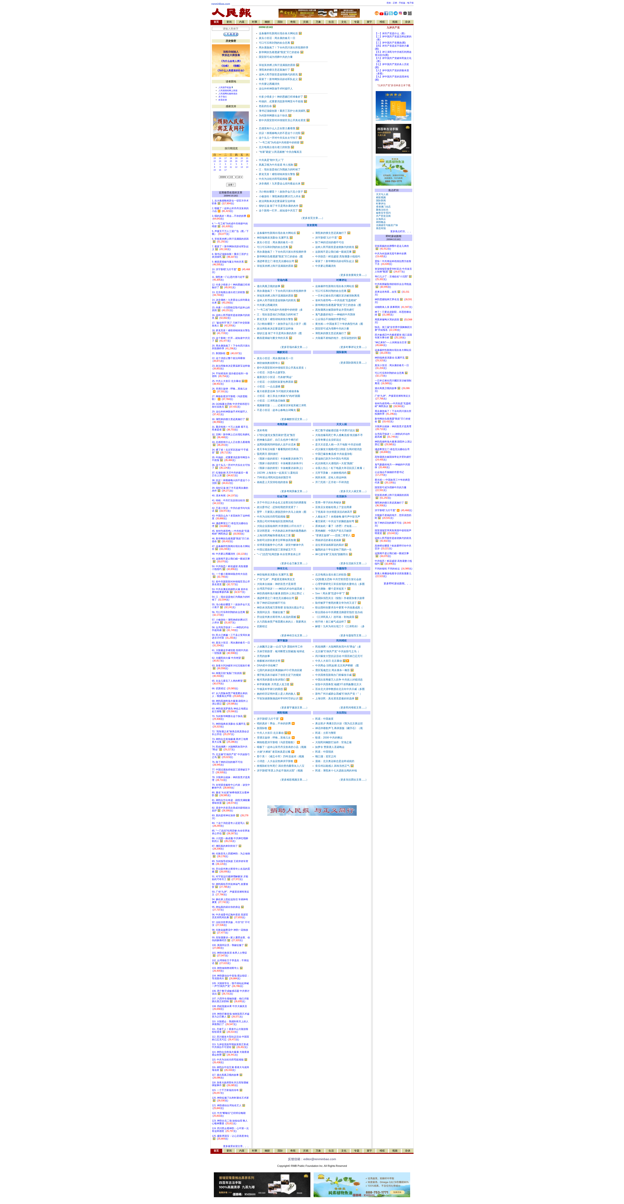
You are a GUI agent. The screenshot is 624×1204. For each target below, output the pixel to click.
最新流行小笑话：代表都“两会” (274, 377)
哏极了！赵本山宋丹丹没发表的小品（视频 (281, 747)
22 (215, 161)
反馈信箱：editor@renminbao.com (312, 1159)
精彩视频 (282, 712)
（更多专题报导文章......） (353, 635)
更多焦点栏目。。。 (400, 231)
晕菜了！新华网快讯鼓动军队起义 (280, 79)
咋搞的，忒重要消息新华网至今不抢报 (283, 101)
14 (247, 167)
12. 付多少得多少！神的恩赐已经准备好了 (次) (231, 286)
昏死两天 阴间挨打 (267, 454)
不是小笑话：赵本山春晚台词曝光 (278, 410)
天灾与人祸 (381, 194)
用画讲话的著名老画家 (330, 540)
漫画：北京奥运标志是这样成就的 (334, 761)
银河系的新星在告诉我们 (273, 679)
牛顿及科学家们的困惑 (272, 689)
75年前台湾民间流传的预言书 (274, 477)
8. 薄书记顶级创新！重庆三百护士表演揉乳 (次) (230, 255)
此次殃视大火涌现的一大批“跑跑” (334, 463)
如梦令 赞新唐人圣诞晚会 (329, 747)
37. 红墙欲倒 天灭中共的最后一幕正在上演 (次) (230, 474)
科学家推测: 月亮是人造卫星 (275, 684)
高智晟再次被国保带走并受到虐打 (334, 309)
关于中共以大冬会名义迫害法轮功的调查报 (281, 502)
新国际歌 (264, 728)
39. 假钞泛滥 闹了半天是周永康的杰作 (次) (230, 489)
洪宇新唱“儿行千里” (328, 237)
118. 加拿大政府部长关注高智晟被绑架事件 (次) (230, 1084)
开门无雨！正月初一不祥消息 (332, 482)
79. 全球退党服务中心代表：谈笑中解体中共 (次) (231, 786)
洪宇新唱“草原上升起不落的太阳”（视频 (280, 770)
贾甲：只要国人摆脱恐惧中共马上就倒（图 (281, 512)
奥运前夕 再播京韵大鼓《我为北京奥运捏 (339, 723)
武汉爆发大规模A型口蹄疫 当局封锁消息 (338, 449)
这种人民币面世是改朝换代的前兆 (280, 74)
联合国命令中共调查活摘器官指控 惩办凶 (339, 612)
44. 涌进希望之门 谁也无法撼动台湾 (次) (230, 524)
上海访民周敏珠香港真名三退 (276, 535)
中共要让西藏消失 (269, 83)
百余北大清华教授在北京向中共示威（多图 (340, 689)
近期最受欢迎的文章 (230, 192)
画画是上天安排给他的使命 (274, 482)
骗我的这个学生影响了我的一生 (333, 549)
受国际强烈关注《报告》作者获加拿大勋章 (340, 598)
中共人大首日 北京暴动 (332, 660)
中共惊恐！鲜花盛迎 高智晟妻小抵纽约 (337, 256)
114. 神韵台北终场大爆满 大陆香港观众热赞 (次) (230, 1053)
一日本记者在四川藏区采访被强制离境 (337, 295)
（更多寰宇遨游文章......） (294, 707)
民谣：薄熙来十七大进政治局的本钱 (336, 770)
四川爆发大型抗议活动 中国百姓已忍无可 (339, 656)
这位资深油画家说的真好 (331, 544)
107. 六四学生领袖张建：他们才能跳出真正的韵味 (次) (230, 1000)
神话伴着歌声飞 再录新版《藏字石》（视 (339, 728)
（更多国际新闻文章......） (353, 362)
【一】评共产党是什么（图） (391, 33)
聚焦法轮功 (381, 209)
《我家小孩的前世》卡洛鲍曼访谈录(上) (280, 468)
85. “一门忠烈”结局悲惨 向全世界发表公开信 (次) (231, 832)
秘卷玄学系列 (383, 213)
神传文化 (282, 568)
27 (242, 161)
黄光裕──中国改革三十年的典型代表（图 (339, 323)
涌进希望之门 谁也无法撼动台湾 (277, 261)
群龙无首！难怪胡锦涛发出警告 (279, 174)
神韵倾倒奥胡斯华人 (270, 363)
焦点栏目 (393, 190)
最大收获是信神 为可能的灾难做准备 (278, 391)
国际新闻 (341, 352)
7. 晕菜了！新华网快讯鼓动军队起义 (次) (230, 248)
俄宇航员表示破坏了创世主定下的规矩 (279, 675)
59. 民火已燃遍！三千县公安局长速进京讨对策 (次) (231, 636)
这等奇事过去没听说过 (328, 439)
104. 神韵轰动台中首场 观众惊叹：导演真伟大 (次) (230, 977)
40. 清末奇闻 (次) (225, 495)
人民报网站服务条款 (227, 93)
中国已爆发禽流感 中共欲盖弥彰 (333, 454)
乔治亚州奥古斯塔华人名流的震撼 (278, 617)
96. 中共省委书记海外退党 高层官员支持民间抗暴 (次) (230, 916)
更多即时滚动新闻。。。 (398, 583)
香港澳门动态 (383, 206)
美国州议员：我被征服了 (273, 612)
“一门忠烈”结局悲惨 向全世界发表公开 (279, 554)
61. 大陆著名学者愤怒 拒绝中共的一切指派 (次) (230, 651)
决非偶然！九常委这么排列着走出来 (282, 183)
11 (231, 167)
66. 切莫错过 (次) (225, 688)
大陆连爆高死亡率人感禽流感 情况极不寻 (339, 435)
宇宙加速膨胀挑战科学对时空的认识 (280, 698)
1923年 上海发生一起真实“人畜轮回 (277, 472)
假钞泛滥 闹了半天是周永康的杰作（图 (279, 333)
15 (215, 158)
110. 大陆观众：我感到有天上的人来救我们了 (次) (230, 1023)
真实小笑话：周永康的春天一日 (277, 38)
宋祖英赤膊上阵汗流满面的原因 (279, 65)
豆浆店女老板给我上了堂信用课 (333, 507)
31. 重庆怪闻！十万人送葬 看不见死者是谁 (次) (230, 428)
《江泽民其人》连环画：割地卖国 (336, 617)
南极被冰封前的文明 (270, 660)
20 (242, 158)
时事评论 (341, 280)
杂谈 (407, 21)
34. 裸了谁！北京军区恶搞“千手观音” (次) (230, 451)
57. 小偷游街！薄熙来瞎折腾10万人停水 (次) (230, 621)
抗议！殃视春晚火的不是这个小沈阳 (282, 133)
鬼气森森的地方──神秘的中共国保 (335, 314)
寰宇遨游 (282, 640)
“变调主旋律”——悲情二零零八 (335, 535)
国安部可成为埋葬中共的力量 (276, 57)
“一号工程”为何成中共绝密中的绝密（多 (280, 309)
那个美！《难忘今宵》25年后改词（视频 (280, 756)
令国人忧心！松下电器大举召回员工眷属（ (340, 468)
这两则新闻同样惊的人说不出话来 (278, 444)
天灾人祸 (341, 424)
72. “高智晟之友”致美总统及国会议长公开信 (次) (230, 733)
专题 (356, 21)
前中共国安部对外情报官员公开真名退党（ (281, 367)
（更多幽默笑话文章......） (294, 419)
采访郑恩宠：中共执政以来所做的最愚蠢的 (281, 530)
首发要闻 (312, 225)
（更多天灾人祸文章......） (353, 491)
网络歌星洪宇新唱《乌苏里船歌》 (278, 742)
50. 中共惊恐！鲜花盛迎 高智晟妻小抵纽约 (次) (230, 567)
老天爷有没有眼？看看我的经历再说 (278, 449)
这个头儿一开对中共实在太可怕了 (280, 137)
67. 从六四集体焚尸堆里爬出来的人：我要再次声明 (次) (229, 694)
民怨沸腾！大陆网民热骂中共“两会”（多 (338, 646)
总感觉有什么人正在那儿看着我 (279, 128)
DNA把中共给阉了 (267, 665)
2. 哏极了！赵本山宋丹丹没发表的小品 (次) (230, 209)
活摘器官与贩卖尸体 (386, 225)
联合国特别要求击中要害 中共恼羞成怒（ (339, 607)
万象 (318, 21)
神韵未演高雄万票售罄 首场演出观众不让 (280, 607)
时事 (254, 21)
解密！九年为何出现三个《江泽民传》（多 (340, 626)
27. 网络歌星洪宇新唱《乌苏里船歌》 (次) (229, 397)
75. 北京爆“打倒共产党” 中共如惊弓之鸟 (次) (231, 755)
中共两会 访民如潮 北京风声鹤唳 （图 (337, 665)
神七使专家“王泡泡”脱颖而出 (333, 554)
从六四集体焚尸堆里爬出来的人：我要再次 (281, 621)
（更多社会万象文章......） (294, 563)
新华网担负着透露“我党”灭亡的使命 (281, 52)
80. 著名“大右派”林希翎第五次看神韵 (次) (230, 794)
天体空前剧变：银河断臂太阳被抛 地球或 (280, 651)
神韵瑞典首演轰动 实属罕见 (275, 237)
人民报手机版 (224, 87)
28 (247, 161)
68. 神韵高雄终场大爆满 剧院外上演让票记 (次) (230, 702)
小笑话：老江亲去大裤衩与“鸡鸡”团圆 (278, 396)
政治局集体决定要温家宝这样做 (277, 201)
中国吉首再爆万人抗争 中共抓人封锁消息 (339, 679)
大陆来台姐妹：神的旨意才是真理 (276, 584)
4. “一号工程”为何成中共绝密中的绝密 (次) (230, 225)
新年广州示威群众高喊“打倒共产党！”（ (338, 693)
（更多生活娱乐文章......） (353, 563)
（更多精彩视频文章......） (294, 779)
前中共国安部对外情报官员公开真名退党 (284, 120)
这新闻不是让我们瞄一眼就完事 (335, 251)
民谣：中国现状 (324, 751)
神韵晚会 (380, 222)
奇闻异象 (282, 424)
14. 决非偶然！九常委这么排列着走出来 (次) (231, 301)
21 (247, 158)
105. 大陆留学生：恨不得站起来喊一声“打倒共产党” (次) (230, 984)
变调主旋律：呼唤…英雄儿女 (276, 737)
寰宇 (369, 21)
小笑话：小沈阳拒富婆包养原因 (277, 381)
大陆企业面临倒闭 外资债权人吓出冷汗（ (280, 526)
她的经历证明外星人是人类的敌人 (278, 693)
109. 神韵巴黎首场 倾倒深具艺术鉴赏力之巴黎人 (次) (230, 1015)
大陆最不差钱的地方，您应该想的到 (338, 338)
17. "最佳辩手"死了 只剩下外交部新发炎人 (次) (231, 324)
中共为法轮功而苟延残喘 (275, 178)
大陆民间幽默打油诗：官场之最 (333, 742)
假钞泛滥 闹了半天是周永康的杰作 (281, 205)
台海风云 (380, 219)
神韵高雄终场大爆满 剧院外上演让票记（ (280, 593)
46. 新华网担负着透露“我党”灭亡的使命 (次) (230, 540)
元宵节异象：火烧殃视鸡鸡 (333, 472)
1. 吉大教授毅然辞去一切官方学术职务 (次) (230, 202)
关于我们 (222, 96)
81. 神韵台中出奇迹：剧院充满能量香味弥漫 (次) (231, 801)
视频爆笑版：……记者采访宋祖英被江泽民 (281, 405)
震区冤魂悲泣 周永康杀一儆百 (334, 670)
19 (236, 158)
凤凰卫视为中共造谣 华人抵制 (278, 164)
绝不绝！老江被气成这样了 (333, 621)
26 (236, 161)
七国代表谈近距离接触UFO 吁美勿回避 (279, 670)
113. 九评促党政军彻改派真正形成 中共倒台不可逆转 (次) (230, 1045)
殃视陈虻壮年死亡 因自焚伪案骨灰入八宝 (280, 765)
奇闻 (292, 21)
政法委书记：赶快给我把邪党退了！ (278, 507)
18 (231, 158)
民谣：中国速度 (324, 718)
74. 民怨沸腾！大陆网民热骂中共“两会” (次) (229, 748)
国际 (280, 21)
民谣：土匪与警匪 (325, 732)
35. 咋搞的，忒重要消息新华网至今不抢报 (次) (231, 458)
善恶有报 (380, 228)
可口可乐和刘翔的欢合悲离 (276, 42)
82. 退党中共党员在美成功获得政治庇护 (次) (231, 809)
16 (220, 158)
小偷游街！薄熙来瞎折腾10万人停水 (282, 196)
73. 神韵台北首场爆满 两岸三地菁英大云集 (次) (230, 740)
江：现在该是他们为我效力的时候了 (279, 169)
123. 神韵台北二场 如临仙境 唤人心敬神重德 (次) (230, 1122)
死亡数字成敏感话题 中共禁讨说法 (337, 430)
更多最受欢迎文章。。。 (236, 1146)
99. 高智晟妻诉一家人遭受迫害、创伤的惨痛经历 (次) (231, 939)
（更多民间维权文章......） (353, 707)
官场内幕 (282, 280)
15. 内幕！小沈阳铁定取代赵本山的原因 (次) (231, 309)
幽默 (267, 21)
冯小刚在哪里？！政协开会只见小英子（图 (281, 323)
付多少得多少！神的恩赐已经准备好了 (283, 96)
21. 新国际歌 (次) (227, 353)
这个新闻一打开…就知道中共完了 (280, 210)
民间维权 (341, 640)
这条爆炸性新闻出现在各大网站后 (280, 33)
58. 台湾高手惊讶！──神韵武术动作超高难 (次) (230, 628)
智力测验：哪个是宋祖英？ (333, 588)
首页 (216, 21)
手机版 (402, 3)
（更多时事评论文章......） (353, 347)
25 (231, 161)
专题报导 (341, 568)
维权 (382, 21)
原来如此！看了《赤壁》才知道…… (336, 526)
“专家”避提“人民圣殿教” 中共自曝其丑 (280, 152)
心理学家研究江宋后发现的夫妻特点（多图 (340, 584)
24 (225, 161)
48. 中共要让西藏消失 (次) (230, 554)
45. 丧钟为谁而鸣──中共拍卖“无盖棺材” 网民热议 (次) (230, 532)
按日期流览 (231, 148)
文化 (343, 21)
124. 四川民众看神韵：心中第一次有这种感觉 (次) (230, 1129)
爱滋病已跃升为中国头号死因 (332, 458)
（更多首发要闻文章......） (353, 275)
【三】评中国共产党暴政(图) (390, 42)
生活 (331, 21)
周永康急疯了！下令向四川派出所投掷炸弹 (283, 47)
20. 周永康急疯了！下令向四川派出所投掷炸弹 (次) (231, 347)
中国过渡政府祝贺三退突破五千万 (276, 549)
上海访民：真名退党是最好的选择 (336, 698)
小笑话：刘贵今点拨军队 (271, 372)
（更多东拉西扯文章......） (353, 779)
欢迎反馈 (222, 100)
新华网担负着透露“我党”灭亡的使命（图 (280, 256)
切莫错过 (262, 626)
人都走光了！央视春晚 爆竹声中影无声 (337, 516)
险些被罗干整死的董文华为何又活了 (338, 602)
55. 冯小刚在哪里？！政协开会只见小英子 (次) (231, 606)
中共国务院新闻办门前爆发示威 (335, 675)
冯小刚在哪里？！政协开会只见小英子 (283, 191)
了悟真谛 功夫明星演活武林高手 (335, 512)
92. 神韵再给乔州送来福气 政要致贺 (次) (230, 885)
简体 (389, 3)
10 (225, 167)
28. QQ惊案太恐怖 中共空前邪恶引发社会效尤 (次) (231, 405)
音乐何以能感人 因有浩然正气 (334, 765)
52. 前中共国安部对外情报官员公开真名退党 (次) (231, 583)
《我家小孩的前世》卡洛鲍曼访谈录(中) (280, 463)
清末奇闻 (262, 430)
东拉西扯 (341, 712)
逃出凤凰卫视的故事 (270, 286)
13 (242, 167)
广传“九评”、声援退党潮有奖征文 (276, 579)
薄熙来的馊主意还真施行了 (276, 69)
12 (236, 167)
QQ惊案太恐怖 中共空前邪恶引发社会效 (338, 579)
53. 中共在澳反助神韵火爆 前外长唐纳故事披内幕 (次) (230, 590)
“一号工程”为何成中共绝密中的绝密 (281, 142)
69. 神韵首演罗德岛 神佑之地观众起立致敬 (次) (230, 710)
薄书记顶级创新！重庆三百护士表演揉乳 (284, 110)
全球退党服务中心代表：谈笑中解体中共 (280, 544)
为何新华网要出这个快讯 (275, 115)
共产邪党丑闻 (383, 216)
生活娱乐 (341, 496)
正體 (395, 3)
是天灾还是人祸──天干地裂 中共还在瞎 (338, 444)
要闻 (229, 21)
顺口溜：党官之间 (325, 756)
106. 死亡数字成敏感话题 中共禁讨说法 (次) (230, 992)
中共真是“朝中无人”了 (271, 160)
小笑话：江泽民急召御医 (273, 400)
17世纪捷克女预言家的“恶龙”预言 (276, 435)
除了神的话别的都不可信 (329, 242)
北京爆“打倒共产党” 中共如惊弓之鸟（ (337, 651)
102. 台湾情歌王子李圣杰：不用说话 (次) (230, 961)
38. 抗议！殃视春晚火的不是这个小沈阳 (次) (231, 481)
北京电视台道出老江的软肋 (276, 147)
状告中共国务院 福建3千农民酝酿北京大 (338, 684)
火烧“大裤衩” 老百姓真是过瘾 (275, 751)
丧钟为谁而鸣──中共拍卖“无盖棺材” (336, 300)
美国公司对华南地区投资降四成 (275, 521)
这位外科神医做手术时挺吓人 (276, 88)
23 (220, 161)
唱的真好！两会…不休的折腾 (276, 723)
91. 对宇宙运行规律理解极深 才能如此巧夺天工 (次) (230, 878)
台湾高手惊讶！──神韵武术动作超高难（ (281, 588)
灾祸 (305, 21)
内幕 (241, 21)
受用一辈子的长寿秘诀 (330, 502)
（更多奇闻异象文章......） (294, 491)
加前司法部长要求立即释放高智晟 (278, 540)
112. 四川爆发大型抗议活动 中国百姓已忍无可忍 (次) (230, 1038)
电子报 (410, 3)
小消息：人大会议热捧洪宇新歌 (277, 761)
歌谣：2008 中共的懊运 (329, 737)
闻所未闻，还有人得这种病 (330, 477)
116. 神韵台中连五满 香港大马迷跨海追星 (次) (230, 1068)
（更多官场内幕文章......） (294, 347)
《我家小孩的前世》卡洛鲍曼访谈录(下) (280, 458)
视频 (394, 21)
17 (225, 158)
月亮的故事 (263, 656)
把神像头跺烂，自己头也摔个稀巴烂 (278, 439)
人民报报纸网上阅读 (227, 90)
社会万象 (282, 496)
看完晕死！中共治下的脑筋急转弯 (336, 521)
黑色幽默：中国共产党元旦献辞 (333, 530)
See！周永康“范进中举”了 (332, 593)
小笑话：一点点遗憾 (270, 386)
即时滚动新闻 (393, 236)
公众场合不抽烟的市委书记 (330, 319)
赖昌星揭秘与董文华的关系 (274, 338)
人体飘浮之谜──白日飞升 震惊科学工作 (280, 646)
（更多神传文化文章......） (294, 635)
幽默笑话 (282, 352)
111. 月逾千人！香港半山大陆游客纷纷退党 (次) (230, 1030)
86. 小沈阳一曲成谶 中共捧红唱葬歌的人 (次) (230, 839)
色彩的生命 (267, 106)
